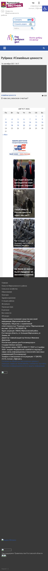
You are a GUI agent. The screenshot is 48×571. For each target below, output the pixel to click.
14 (30, 122)
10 (6, 122)
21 (30, 125)
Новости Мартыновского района (10, 13)
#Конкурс (5, 316)
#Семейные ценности (8, 95)
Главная (5, 283)
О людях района (8, 301)
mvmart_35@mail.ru (36, 8)
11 (12, 122)
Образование (7, 292)
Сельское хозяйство (10, 289)
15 (36, 122)
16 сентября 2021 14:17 (10, 64)
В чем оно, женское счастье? (14, 98)
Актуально (6, 304)
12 (18, 122)
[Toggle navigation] (4, 48)
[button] (45, 8)
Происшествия (7, 307)
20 (24, 125)
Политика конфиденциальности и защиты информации (23, 366)
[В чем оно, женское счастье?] (24, 78)
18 (12, 125)
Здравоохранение (9, 298)
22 (36, 125)
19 (18, 125)
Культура (5, 295)
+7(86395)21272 (36, 6)
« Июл (5, 135)
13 (24, 122)
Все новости (6, 313)
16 (42, 122)
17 (6, 125)
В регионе (5, 310)
